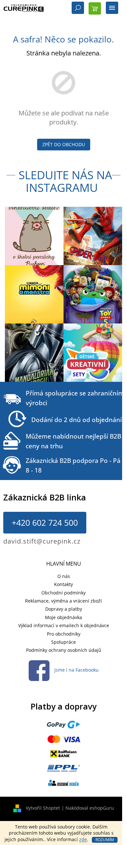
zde (83, 839)
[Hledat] (78, 8)
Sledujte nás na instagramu (65, 181)
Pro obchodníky (63, 634)
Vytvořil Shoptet (43, 808)
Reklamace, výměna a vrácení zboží (63, 601)
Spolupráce (63, 642)
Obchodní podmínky (63, 593)
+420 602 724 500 (45, 522)
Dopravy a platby (63, 609)
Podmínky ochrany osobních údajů (63, 650)
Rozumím (104, 839)
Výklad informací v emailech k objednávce (63, 625)
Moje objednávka (63, 617)
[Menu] (112, 8)
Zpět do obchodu (63, 144)
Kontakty (63, 584)
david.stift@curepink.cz (41, 541)
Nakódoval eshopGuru (89, 808)
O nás (63, 576)
